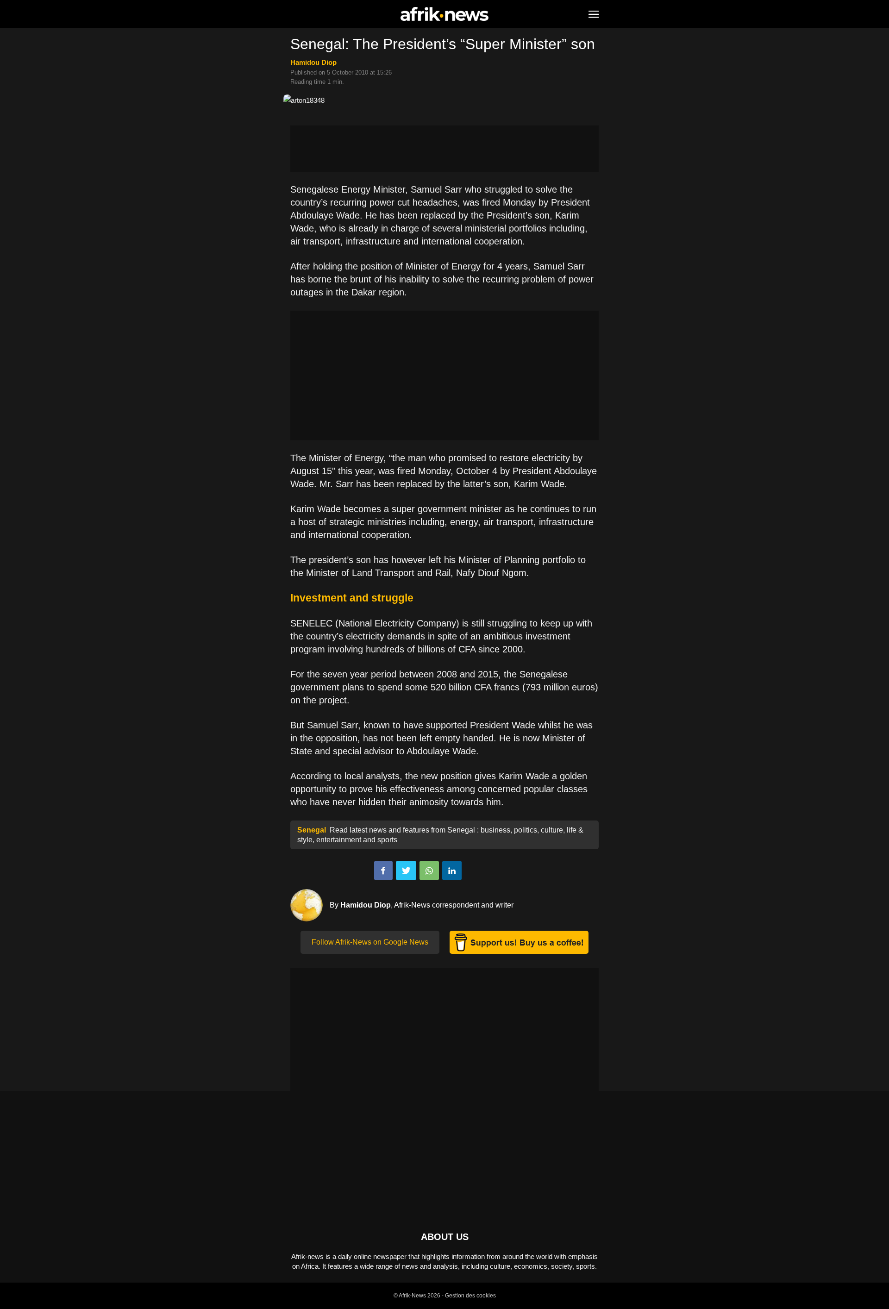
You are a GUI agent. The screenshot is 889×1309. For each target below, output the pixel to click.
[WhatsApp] (429, 870)
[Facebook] (383, 870)
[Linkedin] (452, 870)
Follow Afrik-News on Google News (370, 942)
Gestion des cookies (470, 1295)
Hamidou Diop (313, 62)
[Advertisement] (444, 148)
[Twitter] (406, 870)
